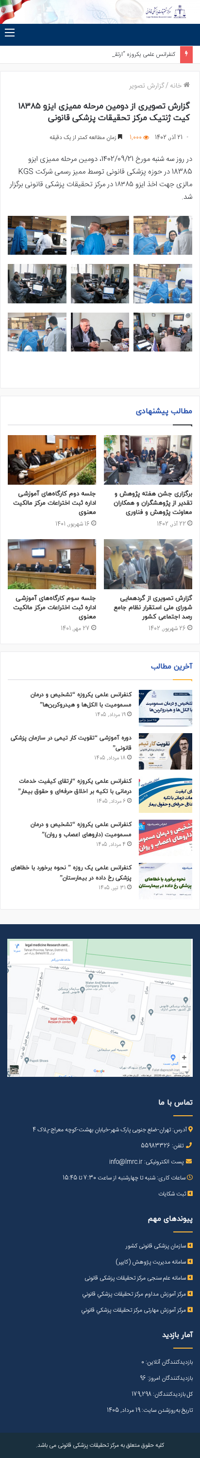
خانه (176, 86)
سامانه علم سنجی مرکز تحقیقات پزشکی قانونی (135, 1278)
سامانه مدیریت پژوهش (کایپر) (151, 1262)
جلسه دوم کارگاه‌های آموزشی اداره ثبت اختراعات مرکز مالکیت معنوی (54, 503)
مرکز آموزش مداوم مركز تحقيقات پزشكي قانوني (134, 1294)
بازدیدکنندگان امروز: (169, 1378)
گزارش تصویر (146, 86)
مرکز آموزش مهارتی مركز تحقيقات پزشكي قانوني (134, 1310)
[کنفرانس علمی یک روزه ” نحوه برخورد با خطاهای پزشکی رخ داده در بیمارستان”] (165, 881)
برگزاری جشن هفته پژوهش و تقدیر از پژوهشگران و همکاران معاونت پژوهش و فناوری (153, 503)
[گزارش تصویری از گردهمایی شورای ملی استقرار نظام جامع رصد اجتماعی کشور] (148, 564)
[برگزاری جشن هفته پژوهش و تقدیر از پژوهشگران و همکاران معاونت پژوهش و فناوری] (148, 460)
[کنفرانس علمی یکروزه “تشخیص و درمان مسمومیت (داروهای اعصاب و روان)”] (165, 838)
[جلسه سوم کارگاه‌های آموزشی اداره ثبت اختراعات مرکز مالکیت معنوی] (52, 564)
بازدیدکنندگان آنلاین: (168, 1362)
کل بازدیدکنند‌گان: (172, 1394)
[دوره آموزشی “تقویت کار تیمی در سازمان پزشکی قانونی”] (165, 751)
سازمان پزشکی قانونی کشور (156, 1246)
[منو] (10, 33)
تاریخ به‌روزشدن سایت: (166, 1410)
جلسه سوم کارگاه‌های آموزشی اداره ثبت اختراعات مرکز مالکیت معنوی (54, 607)
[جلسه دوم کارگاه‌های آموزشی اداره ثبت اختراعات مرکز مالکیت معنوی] (52, 460)
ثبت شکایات (172, 1194)
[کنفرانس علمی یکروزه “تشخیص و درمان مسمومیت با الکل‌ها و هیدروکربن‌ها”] (165, 708)
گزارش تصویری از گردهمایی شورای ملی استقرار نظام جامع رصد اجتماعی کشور (153, 607)
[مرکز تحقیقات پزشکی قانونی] (100, 12)
